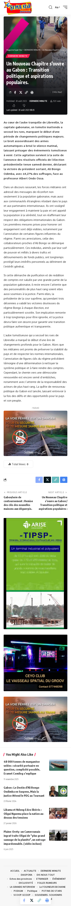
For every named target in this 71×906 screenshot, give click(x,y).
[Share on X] (20, 92)
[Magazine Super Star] (18, 7)
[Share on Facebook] (15, 92)
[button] (50, 7)
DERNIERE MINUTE (17, 56)
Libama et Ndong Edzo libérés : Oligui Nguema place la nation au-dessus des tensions (24, 813)
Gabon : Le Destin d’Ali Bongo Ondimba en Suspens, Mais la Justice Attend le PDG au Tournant (24, 791)
